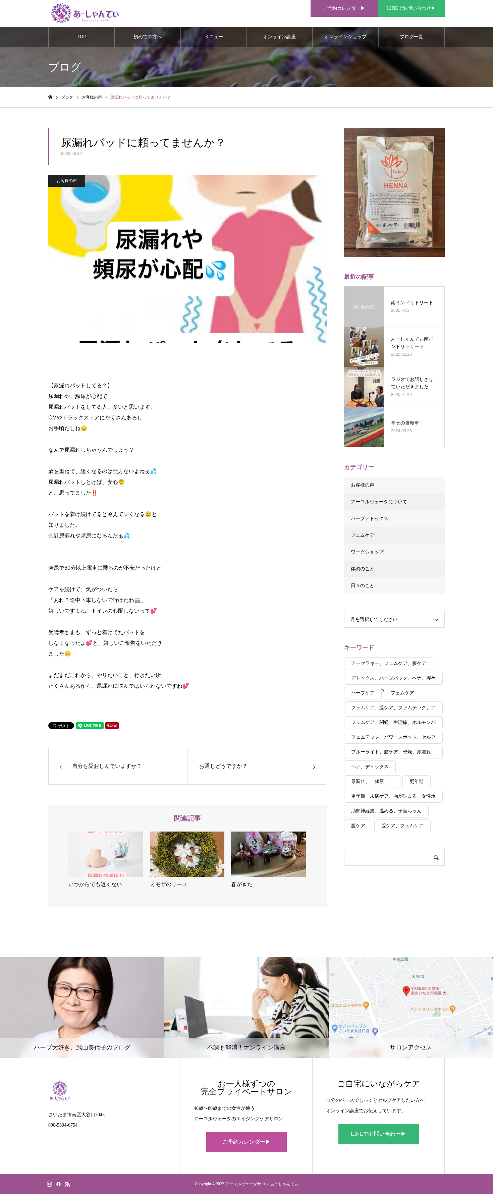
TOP (81, 36)
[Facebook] (58, 1184)
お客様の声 (67, 180)
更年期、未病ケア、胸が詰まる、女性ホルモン (393, 798)
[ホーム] (50, 97)
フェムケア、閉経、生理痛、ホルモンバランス (393, 724)
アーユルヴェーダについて (379, 501)
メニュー (213, 36)
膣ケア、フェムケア (402, 825)
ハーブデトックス (369, 518)
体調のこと (362, 568)
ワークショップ (367, 552)
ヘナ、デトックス (370, 766)
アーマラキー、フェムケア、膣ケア (388, 663)
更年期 (416, 781)
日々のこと (362, 585)
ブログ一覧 (411, 36)
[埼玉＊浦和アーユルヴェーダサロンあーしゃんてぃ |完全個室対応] (84, 13)
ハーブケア (363, 692)
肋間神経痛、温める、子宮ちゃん (386, 810)
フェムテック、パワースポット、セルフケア (393, 739)
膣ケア (358, 825)
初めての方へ (147, 36)
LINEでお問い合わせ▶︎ (411, 8)
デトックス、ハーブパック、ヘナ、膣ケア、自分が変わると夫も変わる (393, 680)
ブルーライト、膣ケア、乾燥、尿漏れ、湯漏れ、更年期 (393, 753)
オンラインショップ (345, 36)
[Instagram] (49, 1184)
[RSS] (67, 1184)
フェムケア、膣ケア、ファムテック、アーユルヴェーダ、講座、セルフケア (393, 709)
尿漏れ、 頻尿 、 (372, 781)
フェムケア (362, 535)
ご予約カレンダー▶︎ (344, 8)
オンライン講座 (279, 36)
